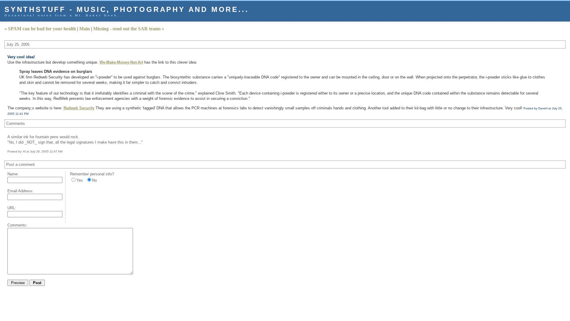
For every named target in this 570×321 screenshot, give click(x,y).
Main (84, 28)
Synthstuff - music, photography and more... (126, 9)
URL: (11, 208)
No (94, 180)
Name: (13, 174)
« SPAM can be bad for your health (40, 28)
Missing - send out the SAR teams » (128, 28)
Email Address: (20, 191)
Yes (79, 180)
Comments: (17, 225)
